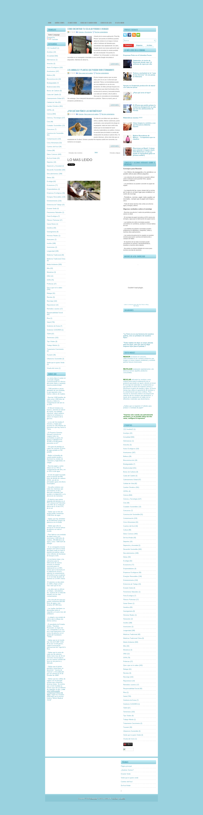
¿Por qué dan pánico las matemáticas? (84, 111)
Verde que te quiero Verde (55, 362)
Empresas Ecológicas (54, 193)
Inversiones (51, 247)
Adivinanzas (51, 60)
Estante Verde (72, 23)
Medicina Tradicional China (56, 259)
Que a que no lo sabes (54, 288)
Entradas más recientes (75, 153)
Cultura (49, 150)
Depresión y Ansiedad (54, 166)
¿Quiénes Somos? (127, 770)
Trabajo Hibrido (52, 345)
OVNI (49, 280)
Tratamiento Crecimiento (55, 349)
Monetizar (50, 272)
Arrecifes (50, 63)
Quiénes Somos (59, 23)
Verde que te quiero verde (88, 23)
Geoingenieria (51, 232)
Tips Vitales (51, 341)
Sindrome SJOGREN (54, 330)
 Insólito (52, 48)
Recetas (50, 297)
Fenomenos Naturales (54, 212)
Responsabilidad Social (55, 313)
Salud (49, 322)
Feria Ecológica (52, 216)
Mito (48, 268)
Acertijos (50, 52)
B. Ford (114, 798)
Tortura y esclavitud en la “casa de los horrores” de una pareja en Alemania (144, 75)
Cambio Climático (53, 106)
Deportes (50, 162)
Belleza (49, 75)
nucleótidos (51, 438)
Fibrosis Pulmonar (53, 220)
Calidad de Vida (52, 102)
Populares (128, 45)
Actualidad (50, 56)
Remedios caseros (53, 309)
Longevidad (51, 251)
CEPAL (49, 110)
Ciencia (49, 114)
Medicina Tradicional (54, 255)
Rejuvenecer (51, 305)
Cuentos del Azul (106, 23)
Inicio (96, 152)
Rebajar (49, 293)
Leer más (115, 64)
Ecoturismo (51, 185)
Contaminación (52, 139)
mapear (49, 436)
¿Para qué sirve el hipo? (142, 93)
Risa (48, 318)
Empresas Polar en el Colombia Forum (137, 55)
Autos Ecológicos (53, 67)
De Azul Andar (119, 23)
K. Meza (122, 798)
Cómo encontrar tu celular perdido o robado (88, 29)
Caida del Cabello (53, 94)
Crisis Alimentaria (53, 143)
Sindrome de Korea (53, 326)
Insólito (49, 243)
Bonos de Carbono (53, 91)
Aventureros (51, 71)
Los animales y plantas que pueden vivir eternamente (90, 70)
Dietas (49, 177)
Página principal (126, 766)
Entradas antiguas (115, 153)
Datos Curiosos (52, 154)
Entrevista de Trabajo (54, 205)
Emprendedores (52, 189)
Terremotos (51, 337)
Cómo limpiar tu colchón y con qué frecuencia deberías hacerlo (144, 124)
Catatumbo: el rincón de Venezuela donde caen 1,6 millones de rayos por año (142, 62)
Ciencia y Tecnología (54, 118)
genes (60, 441)
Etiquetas (139, 45)
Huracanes (50, 239)
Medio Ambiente (52, 264)
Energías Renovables (54, 197)
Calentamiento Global (54, 98)
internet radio (132, 304)
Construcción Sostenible (55, 133)
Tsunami (50, 355)
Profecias (50, 284)
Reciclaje (50, 301)
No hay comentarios (101, 32)
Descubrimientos (52, 174)
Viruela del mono (52, 368)
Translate (55, 39)
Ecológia (50, 181)
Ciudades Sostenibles (54, 125)
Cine (48, 122)
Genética (50, 228)
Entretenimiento (52, 201)
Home (49, 23)
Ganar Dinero (51, 224)
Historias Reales (52, 235)
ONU (48, 276)
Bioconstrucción (52, 79)
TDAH (49, 334)
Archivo (149, 45)
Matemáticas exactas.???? (132, 118)
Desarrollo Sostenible (54, 170)
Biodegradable (52, 83)
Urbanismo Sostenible (54, 359)
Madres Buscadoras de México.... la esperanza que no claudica (144, 137)
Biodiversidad (51, 87)
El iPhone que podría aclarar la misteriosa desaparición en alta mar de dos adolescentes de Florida (144, 107)
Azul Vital (141, 304)
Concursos (50, 129)
